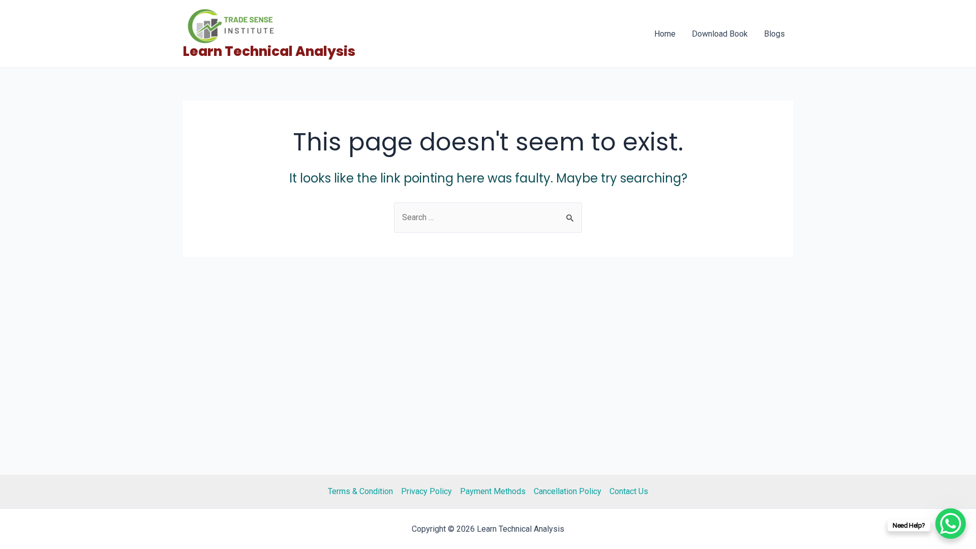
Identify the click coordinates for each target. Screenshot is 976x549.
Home (665, 34)
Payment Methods (493, 491)
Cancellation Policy (567, 491)
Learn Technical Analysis (269, 51)
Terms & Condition (360, 491)
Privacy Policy (426, 491)
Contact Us (628, 491)
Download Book (720, 34)
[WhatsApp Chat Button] (950, 523)
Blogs (774, 34)
